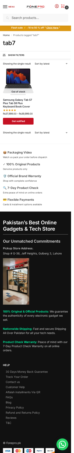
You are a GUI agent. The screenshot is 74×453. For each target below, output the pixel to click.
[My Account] (56, 6)
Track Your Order (17, 376)
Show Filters (16, 55)
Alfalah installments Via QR (23, 392)
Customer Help (15, 387)
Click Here (52, 27)
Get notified (18, 121)
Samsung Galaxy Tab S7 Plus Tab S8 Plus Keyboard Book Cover (17, 103)
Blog (8, 402)
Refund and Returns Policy (23, 412)
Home (6, 35)
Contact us (13, 382)
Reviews (11, 417)
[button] (63, 6)
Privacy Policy (15, 407)
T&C (8, 422)
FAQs (9, 397)
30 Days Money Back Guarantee (27, 371)
